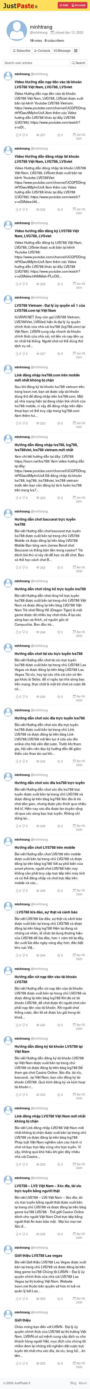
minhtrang (41, 26)
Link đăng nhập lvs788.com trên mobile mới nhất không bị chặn (47, 377)
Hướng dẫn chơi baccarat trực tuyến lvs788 (45, 522)
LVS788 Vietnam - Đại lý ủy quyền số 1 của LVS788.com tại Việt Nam (50, 308)
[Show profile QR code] (75, 50)
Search (80, 63)
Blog (73, 1383)
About (83, 1383)
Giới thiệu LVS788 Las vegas (38, 1255)
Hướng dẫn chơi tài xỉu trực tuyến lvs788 (49, 653)
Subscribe (23, 50)
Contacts (44, 50)
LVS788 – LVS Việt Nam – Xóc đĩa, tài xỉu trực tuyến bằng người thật (48, 1188)
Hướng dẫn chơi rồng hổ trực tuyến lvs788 (50, 588)
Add (65, 5)
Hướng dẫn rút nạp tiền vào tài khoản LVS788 (46, 979)
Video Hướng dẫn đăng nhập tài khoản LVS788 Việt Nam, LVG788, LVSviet (47, 159)
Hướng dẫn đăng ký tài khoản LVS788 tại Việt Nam (49, 1049)
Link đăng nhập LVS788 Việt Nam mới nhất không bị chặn (50, 1119)
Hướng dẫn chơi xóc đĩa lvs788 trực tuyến (50, 782)
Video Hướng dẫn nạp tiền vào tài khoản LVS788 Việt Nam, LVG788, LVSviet (48, 84)
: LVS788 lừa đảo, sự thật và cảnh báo (46, 911)
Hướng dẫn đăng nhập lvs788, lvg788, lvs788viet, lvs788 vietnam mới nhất (46, 447)
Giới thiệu (23, 1320)
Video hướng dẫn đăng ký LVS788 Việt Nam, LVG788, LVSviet (47, 233)
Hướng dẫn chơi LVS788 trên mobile (45, 847)
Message (64, 50)
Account (79, 5)
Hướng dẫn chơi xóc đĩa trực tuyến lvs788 (50, 717)
